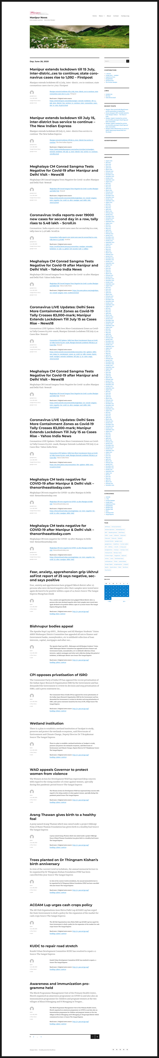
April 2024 (108, 209)
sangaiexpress (118, 564)
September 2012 (110, 450)
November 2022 (110, 239)
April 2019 (108, 313)
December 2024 (110, 195)
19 (120, 592)
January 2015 (109, 402)
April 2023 (108, 230)
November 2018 (110, 322)
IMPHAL (110, 547)
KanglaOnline (109, 79)
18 (116, 592)
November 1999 (110, 485)
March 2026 (109, 169)
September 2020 (110, 284)
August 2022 (109, 244)
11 (116, 589)
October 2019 (109, 303)
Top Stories (108, 570)
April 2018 (108, 334)
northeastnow (108, 561)
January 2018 (109, 339)
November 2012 (110, 447)
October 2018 (109, 324)
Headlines (116, 544)
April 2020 (108, 292)
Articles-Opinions (109, 529)
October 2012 (109, 448)
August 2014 (109, 410)
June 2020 (108, 289)
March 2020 (109, 294)
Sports (106, 567)
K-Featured (123, 547)
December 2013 (110, 424)
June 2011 (108, 476)
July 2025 (108, 183)
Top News (125, 567)
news (111, 558)
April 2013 (108, 438)
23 (109, 595)
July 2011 (108, 475)
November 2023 (110, 218)
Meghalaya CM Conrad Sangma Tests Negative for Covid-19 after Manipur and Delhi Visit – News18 (64, 170)
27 (123, 595)
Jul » (124, 601)
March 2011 (109, 481)
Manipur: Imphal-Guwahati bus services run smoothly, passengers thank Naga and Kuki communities (117, 120)
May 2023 (108, 228)
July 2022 (108, 246)
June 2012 (108, 455)
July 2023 (108, 225)
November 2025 (110, 176)
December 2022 (110, 237)
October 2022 (109, 240)
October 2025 (109, 178)
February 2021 (109, 275)
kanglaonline (108, 549)
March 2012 (109, 461)
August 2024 (109, 202)
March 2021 (109, 273)
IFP (106, 547)
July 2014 (108, 412)
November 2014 (110, 405)
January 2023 (109, 235)
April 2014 (108, 417)
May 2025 (108, 187)
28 (127, 595)
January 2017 (109, 360)
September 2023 (110, 221)
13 (123, 589)
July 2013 (108, 433)
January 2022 (109, 256)
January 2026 (109, 173)
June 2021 (108, 268)
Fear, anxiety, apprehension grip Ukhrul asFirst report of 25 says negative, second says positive (64, 576)
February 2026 (109, 171)
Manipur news (117, 552)
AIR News (107, 526)
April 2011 (108, 480)
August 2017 (109, 348)
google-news (33, 103)
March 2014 (109, 419)
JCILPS (116, 547)
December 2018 (110, 320)
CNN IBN (108, 497)
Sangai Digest (109, 564)
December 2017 (110, 341)
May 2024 (108, 207)
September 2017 (110, 346)
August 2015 (109, 390)
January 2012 (109, 464)
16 (109, 592)
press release (122, 561)
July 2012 (108, 454)
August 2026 (109, 161)
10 (113, 589)
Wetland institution (47, 723)
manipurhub (108, 552)
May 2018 (108, 332)
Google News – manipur (112, 75)
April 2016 (108, 376)
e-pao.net (108, 73)
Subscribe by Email (111, 97)
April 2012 (108, 459)
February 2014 (109, 421)
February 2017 (109, 358)
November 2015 (110, 384)
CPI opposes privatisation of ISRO (58, 675)
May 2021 (108, 270)
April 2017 (108, 355)
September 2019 (110, 305)
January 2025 (109, 194)
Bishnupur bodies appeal (51, 626)
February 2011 (109, 483)
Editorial (116, 535)
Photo (115, 561)
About (109, 16)
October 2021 (109, 261)
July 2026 (108, 162)
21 (127, 592)
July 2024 (108, 204)
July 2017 (108, 350)
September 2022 (110, 242)
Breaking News (113, 532)
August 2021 (109, 265)
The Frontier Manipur (111, 82)
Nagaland (117, 555)
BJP (106, 532)
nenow (107, 558)
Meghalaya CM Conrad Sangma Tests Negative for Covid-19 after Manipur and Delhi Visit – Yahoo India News (64, 265)
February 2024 (109, 213)
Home (95, 16)
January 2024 (109, 214)
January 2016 (109, 381)
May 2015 (108, 395)
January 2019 (109, 318)
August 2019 (109, 306)
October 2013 (109, 428)
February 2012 (109, 462)
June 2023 (108, 226)
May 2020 (108, 291)
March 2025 (109, 190)
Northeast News (119, 558)
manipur (116, 549)
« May (109, 601)
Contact (116, 16)
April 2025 (108, 188)
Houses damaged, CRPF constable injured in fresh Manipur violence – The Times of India (117, 114)
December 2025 (110, 174)
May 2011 (108, 478)
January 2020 (109, 298)
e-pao (31, 611)
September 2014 (110, 409)
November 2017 (110, 343)
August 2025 (109, 181)
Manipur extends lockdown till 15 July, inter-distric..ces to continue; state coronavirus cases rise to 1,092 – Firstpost (64, 73)
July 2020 (108, 287)
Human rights (124, 544)
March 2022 (109, 252)
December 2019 (110, 299)
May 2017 (108, 353)
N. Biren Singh (109, 555)
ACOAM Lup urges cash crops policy (61, 905)
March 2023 (109, 232)
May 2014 (108, 416)
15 (106, 592)
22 (106, 595)
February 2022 (109, 254)
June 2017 (108, 351)
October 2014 (109, 407)
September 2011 (110, 471)
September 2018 (110, 325)
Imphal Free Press (110, 77)
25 (116, 595)
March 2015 (109, 398)
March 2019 (109, 315)
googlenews (33, 96)
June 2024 (108, 206)
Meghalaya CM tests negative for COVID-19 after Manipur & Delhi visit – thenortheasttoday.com (62, 483)
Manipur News (38, 17)
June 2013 (108, 435)
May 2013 (108, 436)
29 (106, 598)
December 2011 (110, 466)
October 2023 (109, 220)
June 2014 (108, 414)
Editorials (123, 535)
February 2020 (109, 296)
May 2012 (108, 457)
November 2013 (110, 426)
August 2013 (109, 431)
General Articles (109, 541)
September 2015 (110, 388)
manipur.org (125, 16)
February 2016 (109, 379)
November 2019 (110, 301)
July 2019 (108, 308)
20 (124, 592)
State (119, 567)
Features (114, 538)
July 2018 (108, 329)
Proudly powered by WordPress (47, 1050)
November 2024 (110, 197)
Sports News (113, 567)
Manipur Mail (109, 509)
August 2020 (109, 285)
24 (113, 595)
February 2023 (109, 233)
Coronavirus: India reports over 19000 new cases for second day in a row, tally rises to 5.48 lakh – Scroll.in (64, 219)
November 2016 (110, 364)
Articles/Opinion (120, 529)
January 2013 (109, 443)
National (124, 555)
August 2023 (109, 223)
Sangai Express (110, 514)
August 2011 (109, 473)
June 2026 (108, 164)
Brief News (121, 532)
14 (127, 589)
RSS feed (108, 96)
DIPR (106, 535)
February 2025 (109, 192)
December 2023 (110, 216)
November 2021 (110, 259)
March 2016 (109, 377)
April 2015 (108, 396)
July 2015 (108, 391)
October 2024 (109, 199)
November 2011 (110, 468)
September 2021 (110, 263)
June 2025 (108, 185)
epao (31, 604)
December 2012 (110, 445)
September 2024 (110, 200)
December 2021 (110, 258)
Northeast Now (110, 80)
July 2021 (108, 266)
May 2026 (108, 166)
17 (113, 592)
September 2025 (110, 180)
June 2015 (108, 393)
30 (109, 598)
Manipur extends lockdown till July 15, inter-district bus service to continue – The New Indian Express (62, 122)
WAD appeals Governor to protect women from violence (59, 772)
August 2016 (109, 369)
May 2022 (108, 249)
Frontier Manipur (110, 500)
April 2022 (108, 251)
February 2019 (109, 317)
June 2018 (108, 331)
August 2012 (109, 452)
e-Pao (31, 609)
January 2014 (109, 422)
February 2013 (109, 442)
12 (120, 589)
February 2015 (109, 400)
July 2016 (108, 370)
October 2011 (109, 469)
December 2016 (110, 362)
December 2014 (110, 403)
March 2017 (109, 357)
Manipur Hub (109, 507)
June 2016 (108, 372)
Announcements (116, 526)
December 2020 (110, 279)
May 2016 (108, 374)
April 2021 (108, 272)
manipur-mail (124, 549)
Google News (33, 100)
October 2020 (109, 282)
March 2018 (109, 336)
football (120, 538)
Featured (107, 538)
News (101, 16)
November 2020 (110, 280)
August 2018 (109, 327)
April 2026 (108, 168)
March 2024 (109, 211)
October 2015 (109, 386)
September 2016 (110, 367)
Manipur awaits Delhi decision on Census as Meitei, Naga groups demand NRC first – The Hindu (117, 130)
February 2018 (109, 337)
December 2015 (110, 383)
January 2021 (109, 277)
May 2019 (108, 311)
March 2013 (109, 440)
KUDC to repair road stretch (54, 946)
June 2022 (108, 247)
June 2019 (108, 310)
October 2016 (109, 365)
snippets (126, 564)
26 (120, 595)
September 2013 (110, 429)
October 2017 (109, 344)
